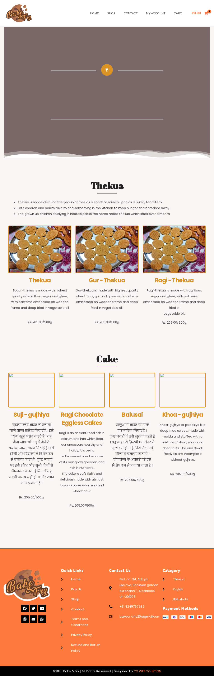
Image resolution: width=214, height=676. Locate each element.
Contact (131, 13)
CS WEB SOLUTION (147, 671)
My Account (156, 13)
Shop (111, 13)
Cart (178, 13)
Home (94, 13)
